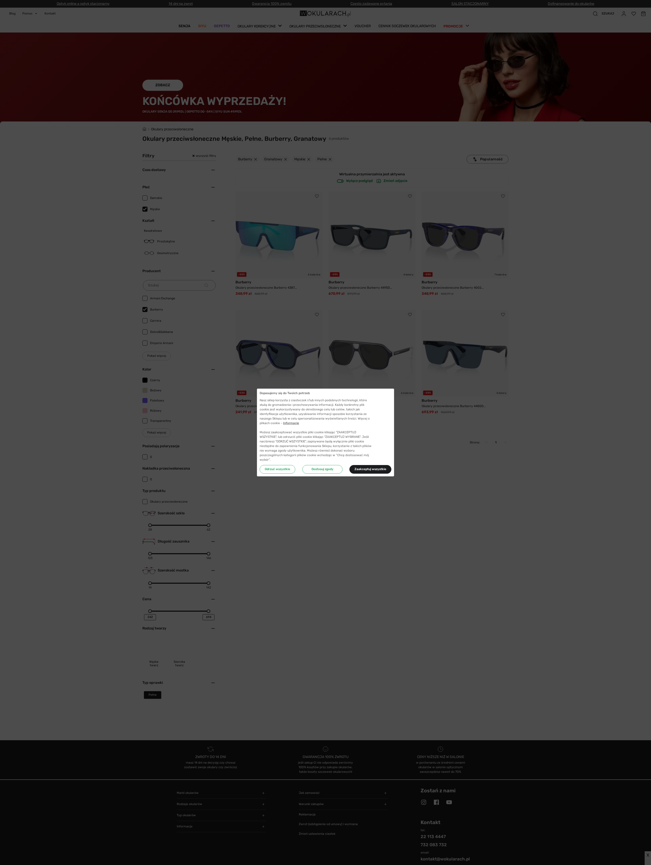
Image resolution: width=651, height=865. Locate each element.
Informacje (291, 423)
